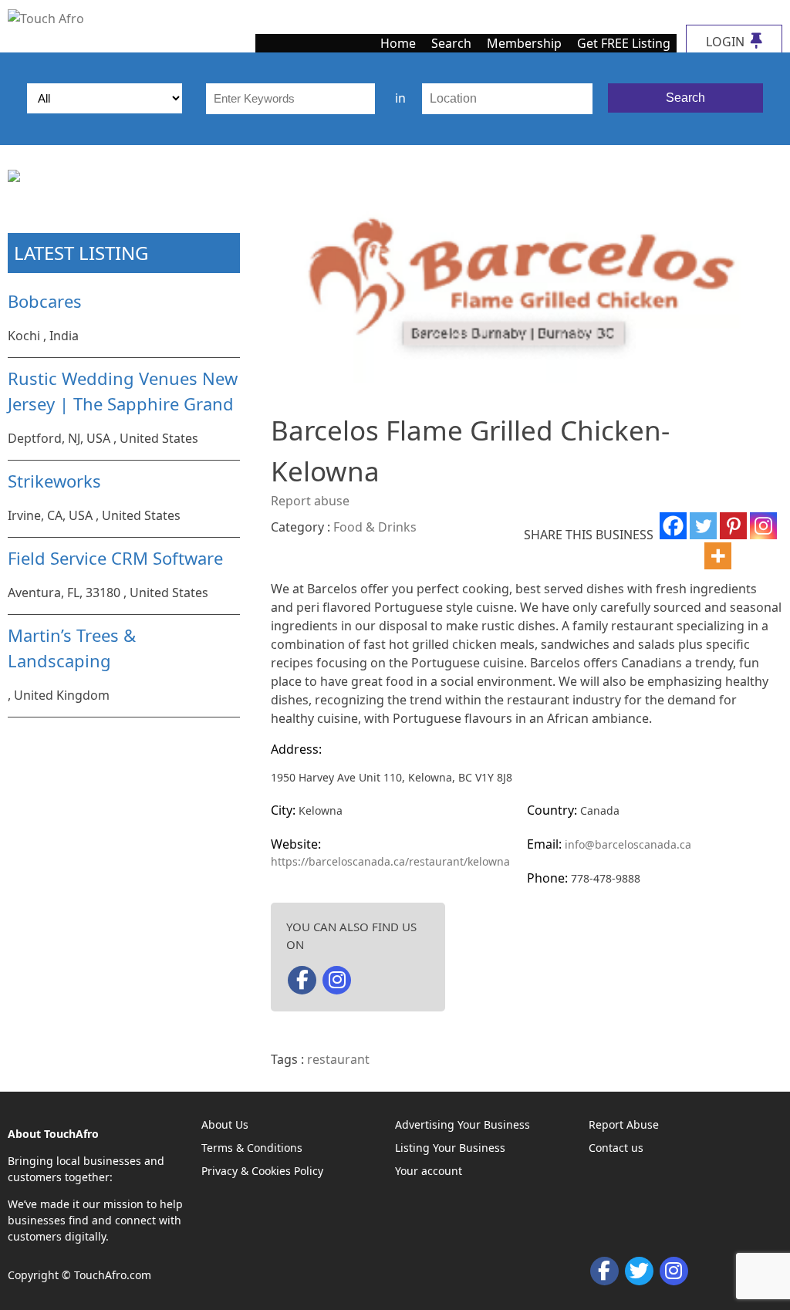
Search (451, 43)
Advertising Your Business (462, 1124)
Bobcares (45, 300)
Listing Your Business (450, 1147)
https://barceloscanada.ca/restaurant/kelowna (390, 861)
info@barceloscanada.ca (628, 844)
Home (398, 43)
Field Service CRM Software (115, 557)
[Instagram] (763, 525)
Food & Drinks (375, 526)
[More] (717, 555)
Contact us (616, 1147)
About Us (224, 1124)
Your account (428, 1170)
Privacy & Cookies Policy (262, 1170)
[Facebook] (673, 525)
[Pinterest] (733, 525)
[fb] (302, 980)
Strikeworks (54, 480)
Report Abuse (624, 1124)
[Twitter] (703, 525)
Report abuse (310, 500)
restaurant (338, 1059)
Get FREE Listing (623, 43)
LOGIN (727, 41)
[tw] (639, 1271)
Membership (524, 43)
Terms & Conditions (251, 1147)
